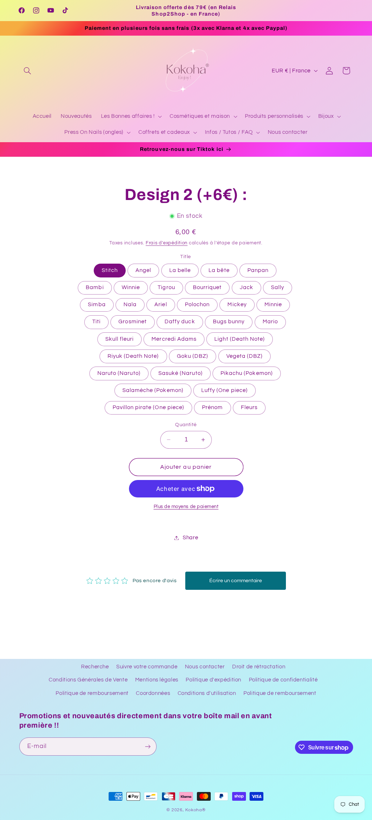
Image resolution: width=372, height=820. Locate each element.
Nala (130, 304)
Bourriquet (207, 287)
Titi (96, 321)
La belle (180, 270)
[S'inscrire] (147, 746)
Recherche (95, 666)
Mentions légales (156, 680)
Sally (277, 287)
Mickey (236, 304)
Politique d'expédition (213, 680)
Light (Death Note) (239, 339)
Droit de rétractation (258, 666)
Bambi (95, 287)
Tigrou (166, 287)
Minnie (273, 304)
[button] (27, 70)
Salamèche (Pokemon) (152, 390)
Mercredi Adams (174, 339)
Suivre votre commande (146, 666)
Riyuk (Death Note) (133, 356)
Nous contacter (205, 666)
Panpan (257, 270)
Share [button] (190, 537)
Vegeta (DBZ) (244, 356)
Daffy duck (180, 321)
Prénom (212, 407)
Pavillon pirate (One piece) (148, 407)
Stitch (110, 270)
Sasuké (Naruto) (180, 373)
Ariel (160, 304)
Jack (246, 287)
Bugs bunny (229, 321)
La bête (219, 270)
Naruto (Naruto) (119, 373)
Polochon (197, 304)
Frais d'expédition (166, 243)
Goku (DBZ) (193, 356)
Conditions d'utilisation (207, 693)
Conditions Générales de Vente (88, 680)
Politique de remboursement (92, 693)
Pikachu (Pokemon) (247, 373)
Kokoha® (195, 810)
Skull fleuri (119, 339)
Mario (270, 321)
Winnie (131, 287)
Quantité (186, 424)
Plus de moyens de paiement (186, 506)
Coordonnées (153, 693)
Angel (143, 270)
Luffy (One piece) (224, 390)
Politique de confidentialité (283, 680)
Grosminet (132, 321)
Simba (96, 304)
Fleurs (249, 407)
